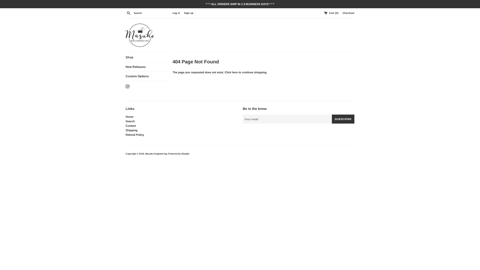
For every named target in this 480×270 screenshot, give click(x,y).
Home (129, 116)
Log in (176, 13)
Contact (131, 125)
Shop (129, 57)
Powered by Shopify (178, 153)
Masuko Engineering (156, 153)
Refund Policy (135, 134)
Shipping (131, 130)
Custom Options (137, 76)
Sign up (188, 13)
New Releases (136, 66)
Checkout (348, 13)
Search (130, 121)
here (235, 72)
